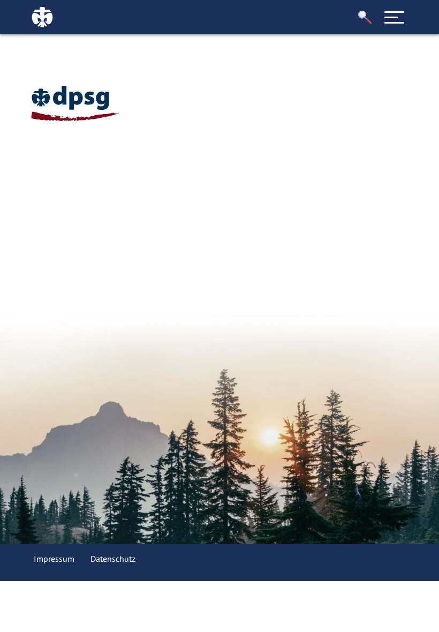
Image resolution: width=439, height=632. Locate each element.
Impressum (54, 558)
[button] (365, 17)
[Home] (75, 103)
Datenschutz (112, 558)
